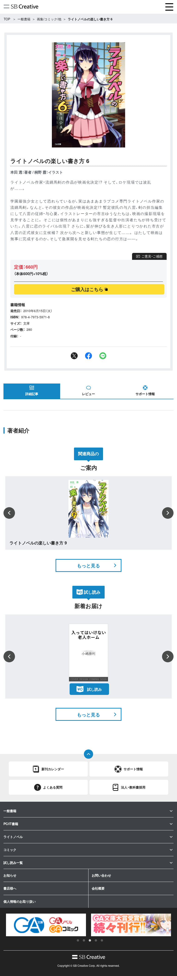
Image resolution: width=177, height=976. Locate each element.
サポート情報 (145, 393)
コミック (9, 849)
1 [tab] (78, 940)
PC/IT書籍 (10, 823)
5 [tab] (102, 940)
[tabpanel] (46, 925)
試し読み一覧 (13, 862)
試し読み (94, 689)
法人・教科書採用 (133, 787)
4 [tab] (96, 940)
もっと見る (88, 565)
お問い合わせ (101, 875)
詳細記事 (31, 393)
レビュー (88, 393)
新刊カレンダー (52, 769)
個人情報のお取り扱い (19, 901)
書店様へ (9, 888)
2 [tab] (84, 940)
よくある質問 (52, 787)
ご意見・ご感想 (152, 256)
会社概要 (98, 888)
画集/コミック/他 (49, 19)
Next (168, 513)
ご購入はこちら (87, 289)
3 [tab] (90, 940)
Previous (9, 513)
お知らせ (9, 875)
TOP (7, 19)
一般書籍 (24, 19)
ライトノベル (13, 836)
